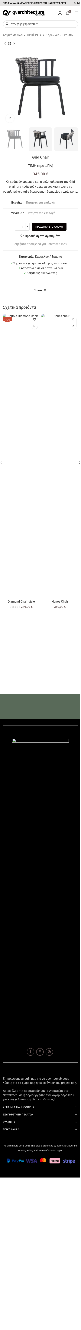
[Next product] (14, 43)
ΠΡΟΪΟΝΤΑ (34, 35)
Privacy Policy (25, 1150)
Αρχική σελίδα (13, 35)
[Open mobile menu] (76, 13)
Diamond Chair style (21, 601)
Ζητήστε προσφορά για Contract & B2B (40, 244)
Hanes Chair (60, 601)
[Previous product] (5, 43)
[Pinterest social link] (49, 1052)
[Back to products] (9, 43)
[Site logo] (24, 12)
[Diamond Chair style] (21, 456)
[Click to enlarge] (10, 118)
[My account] (60, 13)
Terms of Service (47, 1150)
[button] (34, 326)
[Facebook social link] (30, 1052)
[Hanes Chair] (59, 456)
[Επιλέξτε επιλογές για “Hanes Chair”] (73, 326)
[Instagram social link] (40, 1052)
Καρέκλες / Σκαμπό (59, 35)
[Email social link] (45, 290)
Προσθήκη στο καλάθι (49, 226)
